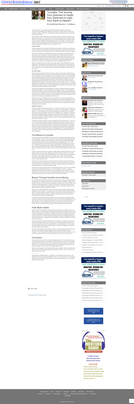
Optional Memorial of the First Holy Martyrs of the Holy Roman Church (96, 63)
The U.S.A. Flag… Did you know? (90, 126)
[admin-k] (84, 83)
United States (93, 393)
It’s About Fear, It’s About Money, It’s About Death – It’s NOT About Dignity (100, 235)
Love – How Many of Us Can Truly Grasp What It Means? (101, 87)
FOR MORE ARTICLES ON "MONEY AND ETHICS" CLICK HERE (93, 321)
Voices (50, 9)
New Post (73, 391)
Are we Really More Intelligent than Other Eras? (93, 252)
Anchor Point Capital (85, 166)
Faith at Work (23, 9)
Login (103, 5)
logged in (36, 295)
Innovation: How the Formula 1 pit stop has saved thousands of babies (99, 134)
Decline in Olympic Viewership (89, 232)
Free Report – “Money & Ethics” (89, 175)
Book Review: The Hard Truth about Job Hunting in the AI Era (102, 81)
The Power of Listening (87, 249)
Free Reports (48, 393)
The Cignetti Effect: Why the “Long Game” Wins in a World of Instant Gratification (101, 156)
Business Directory (70, 9)
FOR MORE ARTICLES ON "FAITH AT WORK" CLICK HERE (94, 311)
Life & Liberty (32, 9)
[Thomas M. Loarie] (84, 89)
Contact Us (58, 391)
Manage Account (44, 391)
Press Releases (57, 393)
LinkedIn (125, 6)
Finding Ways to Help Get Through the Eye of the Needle (95, 153)
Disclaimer (65, 393)
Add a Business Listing (110, 5)
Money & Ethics (42, 9)
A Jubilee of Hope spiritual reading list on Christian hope (95, 300)
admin (90, 83)
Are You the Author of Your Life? (90, 237)
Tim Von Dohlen (92, 77)
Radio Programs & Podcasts (83, 9)
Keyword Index (90, 391)
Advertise (119, 5)
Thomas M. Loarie (92, 89)
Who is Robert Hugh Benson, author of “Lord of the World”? (96, 295)
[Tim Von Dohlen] (84, 77)
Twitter (127, 6)
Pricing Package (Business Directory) (79, 393)
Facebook (123, 6)
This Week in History (59, 9)
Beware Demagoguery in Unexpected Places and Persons (95, 240)
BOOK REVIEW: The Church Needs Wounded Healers (94, 298)
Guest (98, 5)
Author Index (81, 391)
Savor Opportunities (87, 247)
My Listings (66, 391)
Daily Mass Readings (13, 9)
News (6, 9)
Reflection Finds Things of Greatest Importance (99, 75)
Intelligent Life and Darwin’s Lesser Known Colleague (95, 245)
